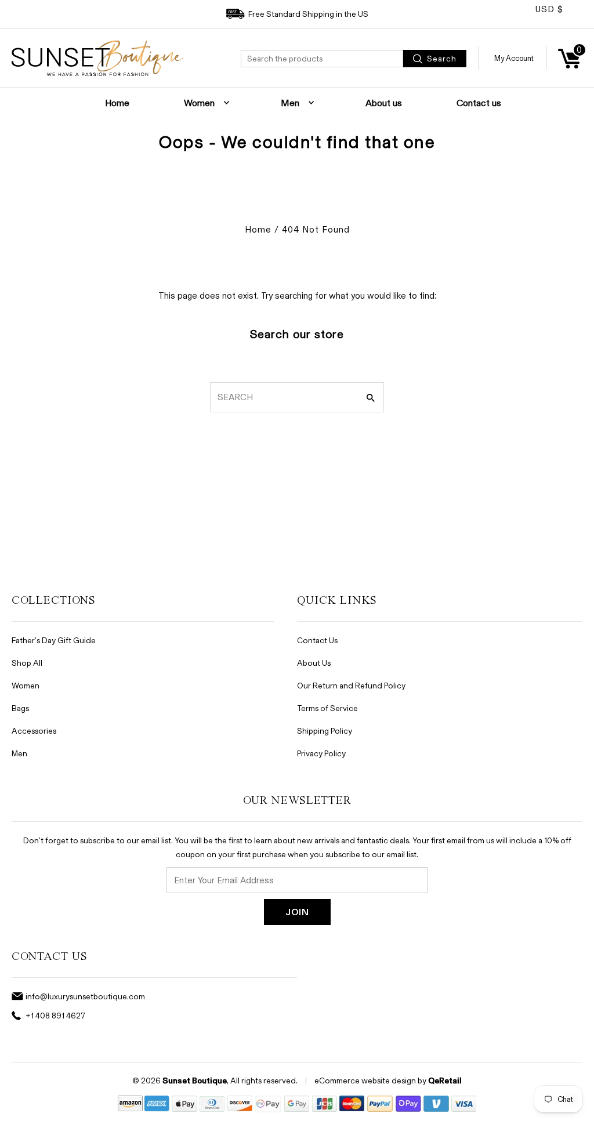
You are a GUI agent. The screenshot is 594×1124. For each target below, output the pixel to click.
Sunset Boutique (194, 1080)
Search (441, 58)
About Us (314, 663)
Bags (20, 708)
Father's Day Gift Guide (54, 640)
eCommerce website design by (370, 1080)
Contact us (479, 102)
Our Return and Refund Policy (351, 685)
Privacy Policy (321, 753)
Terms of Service (327, 708)
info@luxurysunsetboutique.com (85, 996)
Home (117, 102)
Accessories (34, 730)
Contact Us (317, 640)
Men (290, 102)
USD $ (549, 8)
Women (199, 102)
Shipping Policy (324, 730)
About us (383, 102)
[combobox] (322, 58)
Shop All (27, 663)
